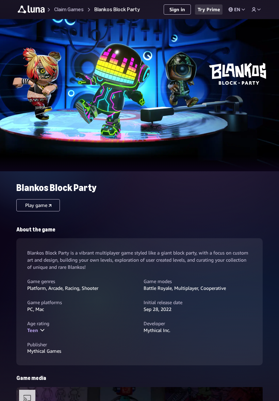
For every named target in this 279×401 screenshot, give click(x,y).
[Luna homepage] (31, 10)
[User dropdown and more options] (256, 9)
